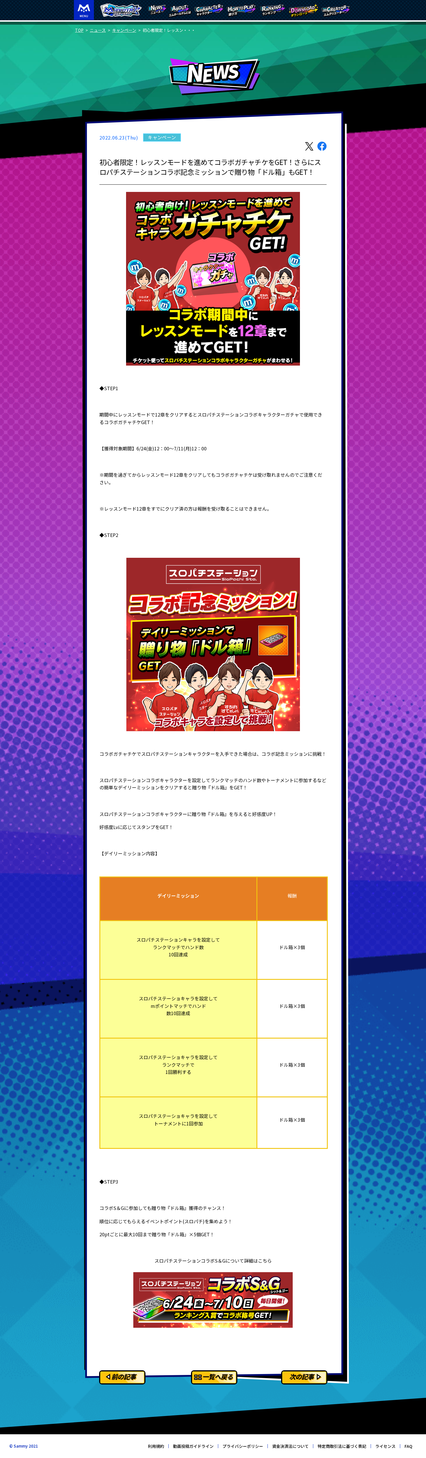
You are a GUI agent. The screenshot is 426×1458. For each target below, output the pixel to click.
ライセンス (385, 1446)
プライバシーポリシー (243, 1446)
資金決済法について (290, 1446)
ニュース (98, 30)
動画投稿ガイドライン (193, 1446)
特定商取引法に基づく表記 (342, 1446)
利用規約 (156, 1446)
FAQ (408, 1446)
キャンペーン (124, 30)
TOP (79, 30)
